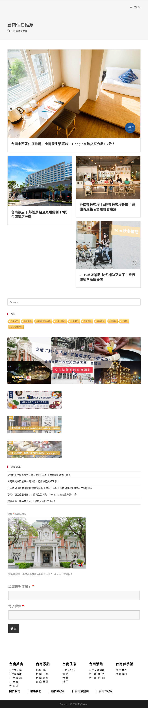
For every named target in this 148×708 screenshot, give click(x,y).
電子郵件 (17, 117)
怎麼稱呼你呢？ (22, 97)
